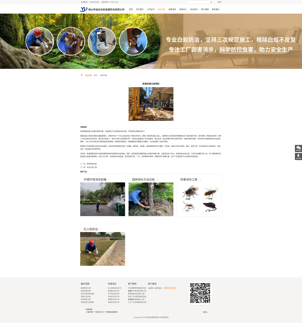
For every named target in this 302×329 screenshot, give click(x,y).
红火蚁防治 (91, 229)
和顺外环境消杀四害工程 (137, 291)
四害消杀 (172, 9)
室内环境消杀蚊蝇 (87, 294)
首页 (131, 9)
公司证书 (150, 9)
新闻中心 (183, 9)
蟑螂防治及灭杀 (114, 299)
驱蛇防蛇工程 (86, 288)
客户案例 (205, 9)
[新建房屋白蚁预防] (151, 119)
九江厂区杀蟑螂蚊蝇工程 (137, 302)
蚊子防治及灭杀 (114, 294)
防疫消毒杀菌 (86, 291)
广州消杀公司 (98, 312)
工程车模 (89, 312)
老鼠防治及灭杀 (114, 302)
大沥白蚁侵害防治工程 (136, 299)
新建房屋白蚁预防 (87, 302)
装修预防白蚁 (92, 164)
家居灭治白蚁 (86, 296)
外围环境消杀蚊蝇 (95, 179)
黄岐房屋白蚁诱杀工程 (136, 294)
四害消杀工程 (188, 179)
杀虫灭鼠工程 (92, 167)
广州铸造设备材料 (111, 312)
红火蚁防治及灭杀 (114, 288)
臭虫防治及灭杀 (114, 296)
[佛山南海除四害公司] (102, 13)
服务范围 (161, 9)
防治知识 (194, 9)
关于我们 (140, 9)
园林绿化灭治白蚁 (143, 179)
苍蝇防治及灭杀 (114, 291)
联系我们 (216, 9)
